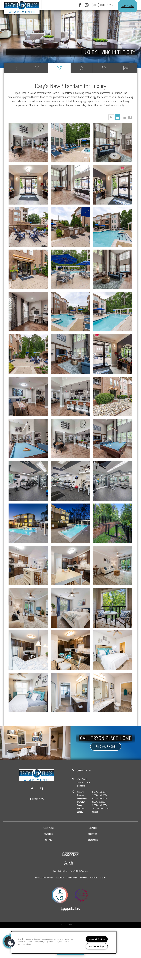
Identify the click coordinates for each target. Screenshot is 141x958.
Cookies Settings (96, 946)
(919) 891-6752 (102, 5)
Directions (81, 786)
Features (37, 68)
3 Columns (117, 117)
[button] (79, 5)
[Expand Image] (28, 142)
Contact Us (126, 68)
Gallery (59, 68)
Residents (104, 68)
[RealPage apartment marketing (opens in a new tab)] (70, 909)
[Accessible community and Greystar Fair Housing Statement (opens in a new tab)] (66, 863)
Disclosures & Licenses (44, 878)
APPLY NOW (127, 6)
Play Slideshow (111, 117)
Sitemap (103, 878)
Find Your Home (106, 746)
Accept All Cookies (97, 939)
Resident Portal (38, 799)
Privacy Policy (72, 878)
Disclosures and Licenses (70, 924)
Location (82, 68)
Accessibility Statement (88, 878)
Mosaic (129, 117)
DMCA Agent (60, 878)
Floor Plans (15, 68)
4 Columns (123, 117)
